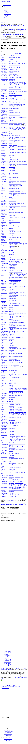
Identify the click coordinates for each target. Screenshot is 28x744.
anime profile (12, 29)
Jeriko (2, 265)
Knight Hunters (12, 231)
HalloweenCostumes (8, 731)
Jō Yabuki (3, 464)
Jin (2, 359)
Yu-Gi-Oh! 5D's (12, 63)
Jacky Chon (4, 84)
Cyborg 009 (11, 289)
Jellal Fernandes (3, 235)
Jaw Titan (3, 181)
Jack (2, 62)
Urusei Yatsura (12, 164)
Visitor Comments (8, 739)
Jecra (2, 218)
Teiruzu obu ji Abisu (22, 91)
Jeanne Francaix (3, 212)
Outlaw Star (11, 120)
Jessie (2, 275)
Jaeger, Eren (4, 96)
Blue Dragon (12, 442)
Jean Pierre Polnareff (3, 204)
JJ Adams (3, 461)
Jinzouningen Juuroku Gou (4, 428)
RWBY (10, 179)
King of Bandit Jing (13, 386)
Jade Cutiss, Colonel (4, 91)
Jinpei (2, 405)
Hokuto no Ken (22, 99)
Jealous (3, 190)
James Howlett (4, 123)
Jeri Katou (3, 259)
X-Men (15, 123)
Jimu (2, 353)
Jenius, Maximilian (4, 240)
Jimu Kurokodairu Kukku (4, 356)
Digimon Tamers (12, 247)
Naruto (10, 436)
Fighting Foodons (13, 74)
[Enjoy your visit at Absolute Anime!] (5, 23)
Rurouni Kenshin (12, 379)
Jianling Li (3, 298)
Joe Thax (3, 494)
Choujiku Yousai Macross (14, 239)
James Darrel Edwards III (4, 115)
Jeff (2, 226)
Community (6, 15)
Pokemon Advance (17, 124)
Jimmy (2, 345)
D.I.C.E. (10, 290)
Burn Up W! (11, 395)
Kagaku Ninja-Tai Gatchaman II (16, 410)
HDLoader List (7, 664)
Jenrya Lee (3, 247)
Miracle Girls (12, 80)
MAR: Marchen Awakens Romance (17, 62)
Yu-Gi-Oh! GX (12, 93)
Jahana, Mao (4, 101)
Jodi (2, 471)
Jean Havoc (4, 196)
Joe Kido (3, 490)
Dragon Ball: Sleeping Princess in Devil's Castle (17, 83)
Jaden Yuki (3, 93)
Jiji (2, 317)
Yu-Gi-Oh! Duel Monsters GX (16, 356)
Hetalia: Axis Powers (13, 159)
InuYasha (11, 103)
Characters (6, 12)
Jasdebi (3, 167)
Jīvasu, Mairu (4, 457)
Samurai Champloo (13, 359)
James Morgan (4, 127)
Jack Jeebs (3, 65)
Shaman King (12, 215)
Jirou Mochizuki (3, 453)
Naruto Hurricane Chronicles (18, 436)
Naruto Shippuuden (16, 438)
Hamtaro (11, 388)
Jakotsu (3, 110)
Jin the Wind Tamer (4, 370)
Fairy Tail (11, 235)
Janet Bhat (3, 155)
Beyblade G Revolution (14, 365)
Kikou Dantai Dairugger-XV (15, 77)
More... (5, 17)
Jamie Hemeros (4, 135)
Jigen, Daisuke (4, 305)
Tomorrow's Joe (12, 496)
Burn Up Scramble (13, 392)
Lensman (11, 319)
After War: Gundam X (14, 137)
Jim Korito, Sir (4, 336)
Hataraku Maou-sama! (14, 108)
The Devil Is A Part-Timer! (15, 89)
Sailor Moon (11, 220)
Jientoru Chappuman (4, 303)
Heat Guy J (11, 55)
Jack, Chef (3, 74)
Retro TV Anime (7, 14)
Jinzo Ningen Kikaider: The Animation (17, 440)
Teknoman (11, 161)
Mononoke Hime (22, 313)
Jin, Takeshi (4, 377)
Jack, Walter (4, 77)
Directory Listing (7, 665)
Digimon (11, 490)
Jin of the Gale (4, 365)
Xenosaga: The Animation (15, 141)
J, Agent (3, 57)
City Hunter (11, 491)
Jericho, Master (4, 263)
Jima (2, 340)
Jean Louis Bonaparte (3, 201)
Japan (2, 159)
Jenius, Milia (4, 242)
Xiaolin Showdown (13, 72)
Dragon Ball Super (18, 87)
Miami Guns (11, 314)
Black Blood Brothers (14, 444)
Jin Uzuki (3, 372)
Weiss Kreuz (19, 231)
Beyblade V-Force (13, 325)
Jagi (2, 99)
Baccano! (11, 228)
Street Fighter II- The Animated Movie (17, 348)
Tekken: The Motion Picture (15, 360)
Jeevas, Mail (4, 225)
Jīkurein (3, 324)
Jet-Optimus (4, 293)
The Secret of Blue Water (14, 206)
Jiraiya (2, 437)
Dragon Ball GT (13, 84)
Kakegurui (11, 59)
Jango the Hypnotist (3, 157)
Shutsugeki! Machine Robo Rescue (17, 185)
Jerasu (2, 252)
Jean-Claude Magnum (4, 209)
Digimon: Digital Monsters (15, 259)
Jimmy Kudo (4, 350)
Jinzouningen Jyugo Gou (4, 431)
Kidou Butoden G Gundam (15, 303)
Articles (5, 16)
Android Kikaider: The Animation (16, 439)
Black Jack (11, 75)
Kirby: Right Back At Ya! (14, 112)
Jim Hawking (4, 334)
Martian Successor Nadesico (15, 446)
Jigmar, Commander (4, 309)
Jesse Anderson (4, 268)
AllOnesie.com (7, 735)
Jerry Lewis (4, 267)
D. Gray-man (12, 167)
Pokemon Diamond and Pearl (20, 243)
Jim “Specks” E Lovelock (4, 329)
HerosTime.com (7, 732)
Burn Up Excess (18, 395)
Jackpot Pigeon (4, 79)
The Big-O (11, 175)
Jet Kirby (3, 287)
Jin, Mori (3, 375)
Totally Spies (12, 267)
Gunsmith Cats (12, 471)
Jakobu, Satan (4, 108)
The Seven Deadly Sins (14, 261)
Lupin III (11, 305)
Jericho (3, 261)
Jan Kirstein (4, 140)
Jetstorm (3, 296)
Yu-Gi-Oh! (11, 209)
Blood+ (10, 101)
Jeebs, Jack (3, 222)
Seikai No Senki (22, 414)
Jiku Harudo (4, 320)
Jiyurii (2, 459)
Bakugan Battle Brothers (14, 458)
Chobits (10, 340)
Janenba (3, 153)
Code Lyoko (11, 254)
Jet (2, 280)
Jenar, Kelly (4, 237)
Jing (2, 386)
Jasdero (3, 168)
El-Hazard (11, 399)
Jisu (2, 455)
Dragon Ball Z (12, 233)
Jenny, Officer (4, 245)
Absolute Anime (7, 5)
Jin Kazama (4, 360)
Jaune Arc (3, 179)
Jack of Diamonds (3, 67)
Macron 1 (11, 133)
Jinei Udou (3, 383)
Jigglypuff (3, 307)
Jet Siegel (3, 290)
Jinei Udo (3, 382)
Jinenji (2, 385)
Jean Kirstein (4, 198)
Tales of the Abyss (13, 91)
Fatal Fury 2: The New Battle (15, 487)
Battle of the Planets (13, 173)
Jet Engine (3, 284)
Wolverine (11, 123)
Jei (2, 230)
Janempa (3, 150)
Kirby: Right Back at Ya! (14, 217)
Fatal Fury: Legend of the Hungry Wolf (17, 485)
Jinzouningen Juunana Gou (4, 425)
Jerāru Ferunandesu (4, 250)
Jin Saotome (4, 367)
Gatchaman (11, 404)
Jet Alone (3, 281)
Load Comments (4, 517)
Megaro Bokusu (12, 463)
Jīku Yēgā (3, 322)
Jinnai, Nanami (4, 401)
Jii (1, 314)
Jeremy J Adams (3, 257)
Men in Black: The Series (14, 57)
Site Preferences (5, 717)
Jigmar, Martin (4, 311)
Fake (10, 257)
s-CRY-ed (11, 309)
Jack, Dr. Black (4, 75)
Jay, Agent (3, 188)
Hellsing (10, 143)
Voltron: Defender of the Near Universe (18, 226)
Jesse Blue (3, 270)
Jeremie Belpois (3, 254)
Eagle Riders (11, 237)
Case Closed (11, 350)
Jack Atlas (3, 63)
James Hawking (3, 121)
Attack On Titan (12, 96)
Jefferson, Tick (4, 228)
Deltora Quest (12, 170)
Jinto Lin (3, 414)
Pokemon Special (13, 347)
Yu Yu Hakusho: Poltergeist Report (16, 263)
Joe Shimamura (4, 493)
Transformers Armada (13, 292)
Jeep (2, 223)
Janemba (3, 147)
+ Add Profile (4, 36)
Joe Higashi (4, 487)
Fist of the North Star (13, 99)
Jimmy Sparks (4, 351)
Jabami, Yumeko (3, 59)
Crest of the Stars (12, 413)
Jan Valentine (4, 143)
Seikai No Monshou (13, 414)
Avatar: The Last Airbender (15, 280)
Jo (1, 463)
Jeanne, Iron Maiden (4, 215)
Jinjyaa (3, 397)
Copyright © (4, 668)
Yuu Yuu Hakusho (21, 362)
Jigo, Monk (4, 313)
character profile (21, 29)
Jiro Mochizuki (4, 444)
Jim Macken (4, 337)
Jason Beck (4, 175)
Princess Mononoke (13, 313)
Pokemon (11, 124)
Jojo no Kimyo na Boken (16, 204)
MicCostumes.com (8, 734)
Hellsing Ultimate (13, 145)
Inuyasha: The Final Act (14, 104)
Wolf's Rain (11, 98)
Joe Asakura (4, 477)
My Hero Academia (13, 449)
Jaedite (2, 95)
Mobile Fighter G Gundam (15, 67)
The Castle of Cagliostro (18, 305)
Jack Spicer (4, 72)
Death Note (11, 190)
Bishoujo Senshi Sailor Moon (15, 95)
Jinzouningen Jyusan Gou (4, 434)
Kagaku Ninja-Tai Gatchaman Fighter (17, 412)
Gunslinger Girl (12, 191)
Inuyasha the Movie (17, 103)
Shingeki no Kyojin (13, 140)
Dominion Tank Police (14, 328)
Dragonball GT (18, 425)
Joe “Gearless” (4, 475)
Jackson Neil (4, 80)
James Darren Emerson (4, 118)
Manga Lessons (8, 669)
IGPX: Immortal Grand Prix (15, 377)
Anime (5, 11)
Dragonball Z (12, 425)
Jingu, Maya (4, 393)
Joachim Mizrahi (3, 467)
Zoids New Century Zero (14, 71)
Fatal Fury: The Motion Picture (17, 488)
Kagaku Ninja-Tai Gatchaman (15, 407)
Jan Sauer (3, 141)
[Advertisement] (14, 586)
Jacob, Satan (4, 89)
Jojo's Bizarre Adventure (14, 203)
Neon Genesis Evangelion (14, 281)
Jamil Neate (4, 137)
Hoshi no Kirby (12, 336)
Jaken (2, 104)
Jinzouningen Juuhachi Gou (4, 423)
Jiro (2, 440)
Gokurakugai (12, 366)
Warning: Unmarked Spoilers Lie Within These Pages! (13, 25)
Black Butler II (12, 337)
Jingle (2, 389)
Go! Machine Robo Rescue (15, 184)
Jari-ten (3, 164)
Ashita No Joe (12, 464)
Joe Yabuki (3, 496)
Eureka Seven (12, 117)
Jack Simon (4, 69)
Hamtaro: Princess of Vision (20, 389)
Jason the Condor (3, 177)
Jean (2, 193)
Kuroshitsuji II (19, 337)
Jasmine (3, 170)
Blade (24, 123)
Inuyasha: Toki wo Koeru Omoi (16, 105)
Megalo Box (11, 475)
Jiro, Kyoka (4, 450)
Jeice (2, 233)
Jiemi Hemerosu (3, 300)
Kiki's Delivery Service (14, 316)
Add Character (11, 500)
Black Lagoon (12, 79)
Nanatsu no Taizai (13, 265)
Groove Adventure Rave (14, 320)
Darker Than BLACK (14, 69)
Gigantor (11, 351)
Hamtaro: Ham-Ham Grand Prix (16, 391)
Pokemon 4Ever (21, 128)
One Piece (11, 157)
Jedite (2, 220)
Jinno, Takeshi (4, 403)
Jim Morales (4, 339)
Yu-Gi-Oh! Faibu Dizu (22, 63)
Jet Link (3, 289)
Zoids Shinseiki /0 (13, 300)
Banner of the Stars (21, 413)
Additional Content (8, 740)
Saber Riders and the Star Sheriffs (16, 270)
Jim (2, 326)
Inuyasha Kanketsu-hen (14, 106)
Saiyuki (10, 223)
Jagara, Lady (4, 98)
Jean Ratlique (4, 206)
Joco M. (3, 469)
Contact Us (18, 668)
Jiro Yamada (4, 447)
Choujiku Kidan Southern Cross (16, 212)
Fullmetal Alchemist (13, 195)
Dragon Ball (11, 82)
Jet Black (3, 283)
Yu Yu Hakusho (12, 262)
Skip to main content (5, 1)
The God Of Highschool (14, 374)
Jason (2, 173)
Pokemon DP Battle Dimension (16, 129)
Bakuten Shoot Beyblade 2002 (16, 353)
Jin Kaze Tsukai (3, 363)
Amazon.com (7, 730)
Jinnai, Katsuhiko (3, 399)
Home (5, 10)
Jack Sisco (3, 71)
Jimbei (2, 342)
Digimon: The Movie (18, 490)
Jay (2, 184)
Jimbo (2, 343)
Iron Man (20, 123)
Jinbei (2, 380)
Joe (2, 473)
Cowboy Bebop (12, 283)
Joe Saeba (3, 491)
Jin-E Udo (3, 379)
